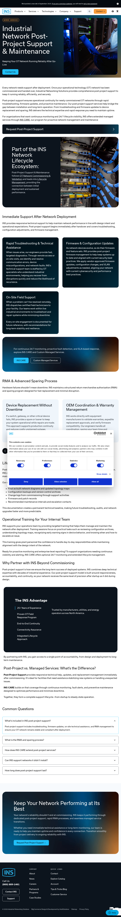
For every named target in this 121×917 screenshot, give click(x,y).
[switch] (47, 465)
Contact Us (10, 72)
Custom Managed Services (45, 360)
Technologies (48, 11)
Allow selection (60, 482)
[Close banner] (111, 433)
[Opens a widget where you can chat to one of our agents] (112, 913)
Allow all (95, 482)
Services (32, 11)
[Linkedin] (111, 909)
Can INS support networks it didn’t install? (26, 760)
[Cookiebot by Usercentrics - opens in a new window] (95, 433)
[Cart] (117, 11)
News (31, 879)
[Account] (113, 11)
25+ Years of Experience (29, 608)
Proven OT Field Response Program (27, 616)
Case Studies (35, 898)
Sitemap (74, 909)
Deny (26, 482)
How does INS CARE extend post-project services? (30, 750)
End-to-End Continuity (28, 623)
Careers (32, 884)
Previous (5, 451)
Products (19, 11)
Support (77, 11)
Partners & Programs (34, 891)
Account (54, 884)
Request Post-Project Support (24, 129)
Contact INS (11, 892)
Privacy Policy (84, 909)
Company (64, 11)
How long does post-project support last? (26, 770)
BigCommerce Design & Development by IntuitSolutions (50, 909)
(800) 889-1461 (10, 884)
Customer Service (59, 894)
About (32, 874)
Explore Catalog (58, 879)
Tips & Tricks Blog (59, 889)
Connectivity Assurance (29, 629)
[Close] (118, 4)
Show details (102, 474)
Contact (99, 11)
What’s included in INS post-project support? (28, 721)
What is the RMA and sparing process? (24, 740)
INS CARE (25, 120)
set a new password (90, 3)
